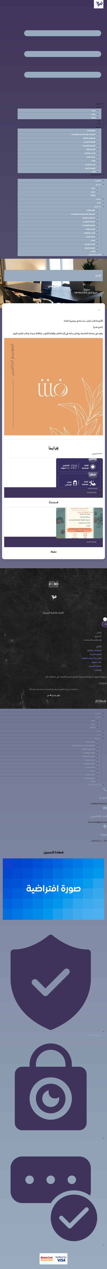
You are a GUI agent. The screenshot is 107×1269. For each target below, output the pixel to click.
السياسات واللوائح (89, 137)
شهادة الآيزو (91, 130)
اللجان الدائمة (90, 149)
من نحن (99, 107)
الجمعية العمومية (89, 145)
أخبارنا (99, 124)
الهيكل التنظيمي (89, 141)
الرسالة (93, 117)
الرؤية (93, 114)
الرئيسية (98, 104)
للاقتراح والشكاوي (95, 175)
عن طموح (98, 127)
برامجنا (99, 121)
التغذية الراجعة (90, 168)
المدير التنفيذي (90, 164)
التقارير (93, 171)
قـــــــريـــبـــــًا (53, 502)
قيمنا (93, 110)
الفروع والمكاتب (89, 152)
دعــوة (54, 552)
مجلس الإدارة (90, 156)
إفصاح (93, 160)
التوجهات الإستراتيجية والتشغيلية (83, 134)
